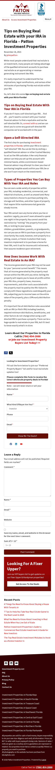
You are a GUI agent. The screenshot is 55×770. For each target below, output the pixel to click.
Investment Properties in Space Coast (19, 707)
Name (10, 394)
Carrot (43, 760)
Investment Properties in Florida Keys (19, 694)
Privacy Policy (8, 680)
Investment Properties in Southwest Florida (22, 712)
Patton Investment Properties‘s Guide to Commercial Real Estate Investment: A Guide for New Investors (26, 630)
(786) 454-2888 (32, 336)
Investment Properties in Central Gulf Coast (22, 717)
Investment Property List (13, 669)
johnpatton (12, 55)
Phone (10, 414)
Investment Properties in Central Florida (20, 721)
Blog (4, 683)
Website (8, 519)
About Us (5, 19)
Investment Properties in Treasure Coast (20, 703)
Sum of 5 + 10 (10, 541)
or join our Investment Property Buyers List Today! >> (27, 341)
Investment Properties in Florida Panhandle (22, 730)
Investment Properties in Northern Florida (21, 726)
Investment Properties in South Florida (20, 699)
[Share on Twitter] (11, 352)
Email (10, 424)
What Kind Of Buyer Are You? (20, 404)
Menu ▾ (48, 19)
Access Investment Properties (23, 19)
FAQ (3, 672)
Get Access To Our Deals (27, 584)
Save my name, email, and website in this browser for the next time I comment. (27, 535)
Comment (9, 467)
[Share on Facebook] (6, 352)
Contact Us (7, 687)
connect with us (30, 123)
